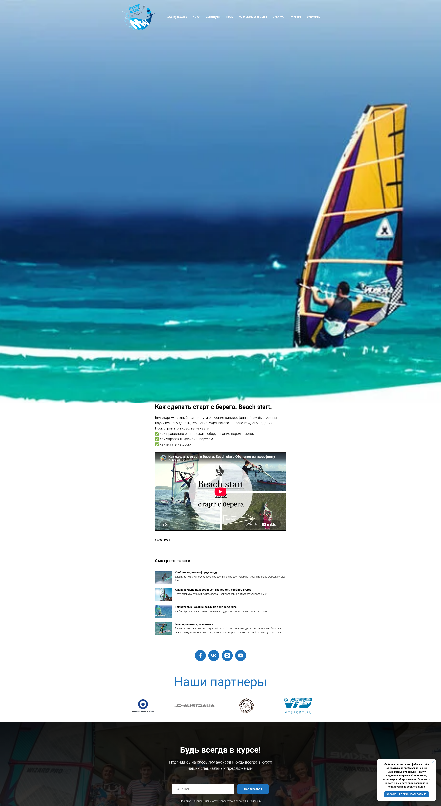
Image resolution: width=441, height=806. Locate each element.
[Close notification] (433, 761)
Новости (279, 17)
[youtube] (240, 655)
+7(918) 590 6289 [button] (177, 17)
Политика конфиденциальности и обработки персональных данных (220, 801)
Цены (229, 17)
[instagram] (227, 655)
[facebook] (200, 655)
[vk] (213, 655)
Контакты (313, 17)
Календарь (213, 17)
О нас (196, 17)
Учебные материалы (253, 17)
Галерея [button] (295, 17)
